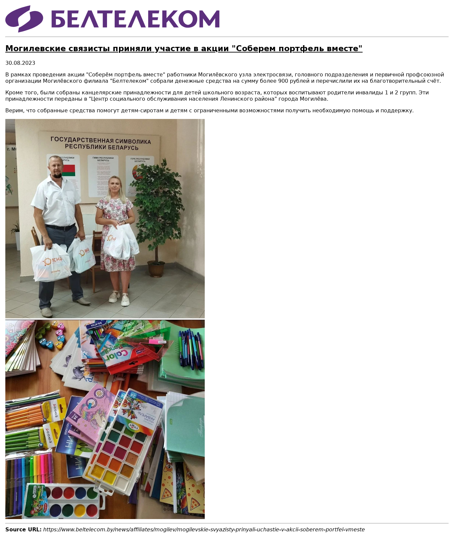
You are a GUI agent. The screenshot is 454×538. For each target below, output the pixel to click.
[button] (105, 316)
